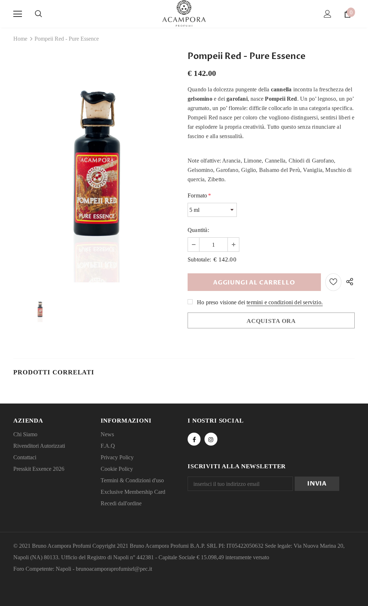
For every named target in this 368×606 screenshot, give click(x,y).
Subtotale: (199, 259)
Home (20, 39)
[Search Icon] (38, 14)
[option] (96, 170)
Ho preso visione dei (221, 302)
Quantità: (198, 230)
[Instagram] (210, 439)
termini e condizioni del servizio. (285, 302)
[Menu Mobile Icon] (17, 14)
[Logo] (184, 13)
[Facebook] (194, 439)
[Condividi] (348, 282)
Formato (199, 195)
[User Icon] (327, 14)
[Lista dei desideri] (333, 282)
